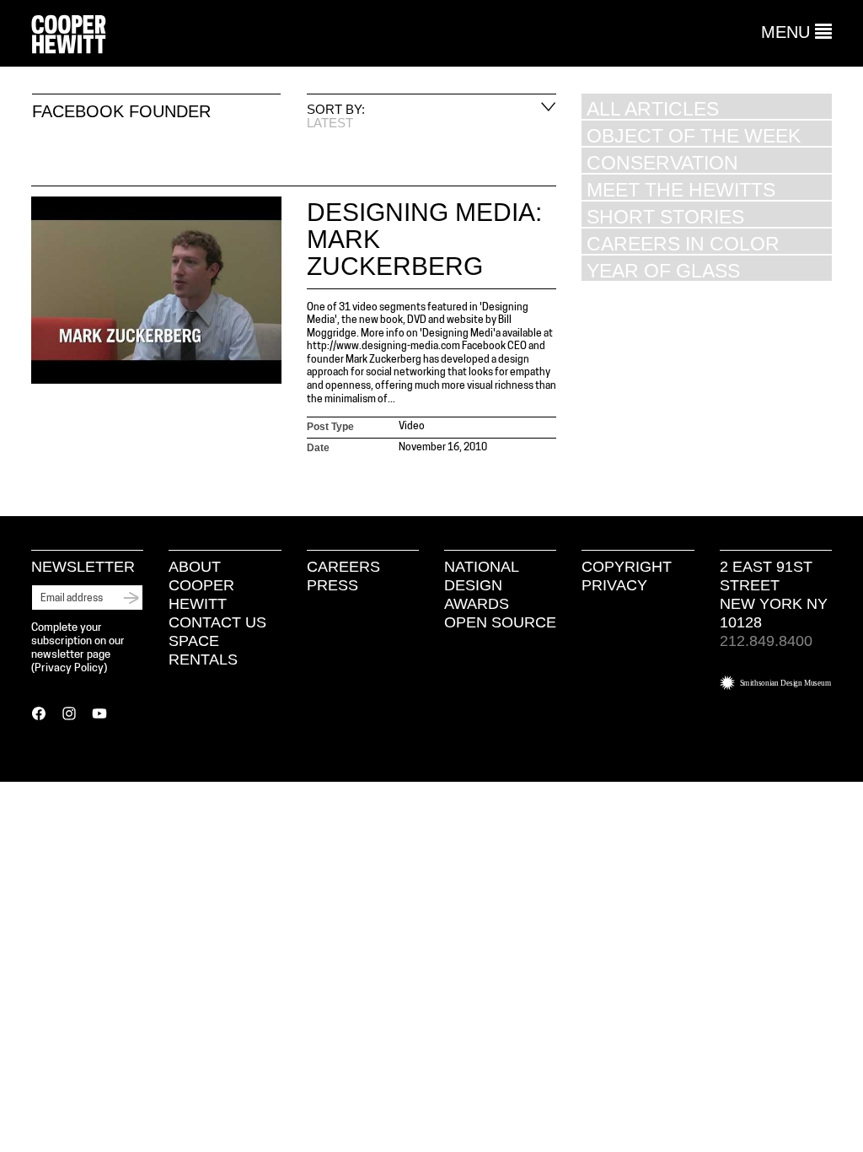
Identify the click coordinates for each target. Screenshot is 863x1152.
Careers (343, 566)
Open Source (500, 622)
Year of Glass (663, 270)
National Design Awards (481, 585)
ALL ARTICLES (653, 108)
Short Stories (665, 216)
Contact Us (217, 622)
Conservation (662, 162)
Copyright (627, 566)
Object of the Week (694, 135)
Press (332, 585)
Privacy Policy (69, 668)
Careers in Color (683, 243)
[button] (796, 32)
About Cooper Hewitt (201, 585)
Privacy (614, 585)
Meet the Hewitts (681, 189)
